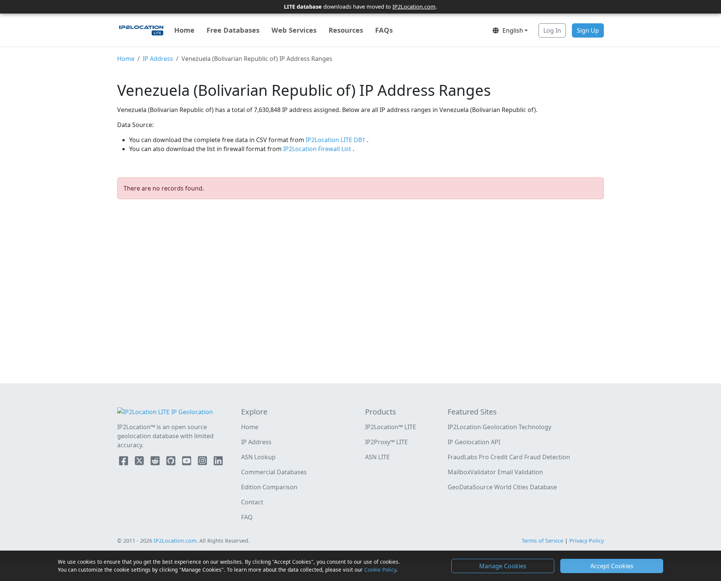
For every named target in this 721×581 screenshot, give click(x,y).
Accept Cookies (612, 566)
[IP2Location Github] (171, 462)
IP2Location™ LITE (390, 427)
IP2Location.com (414, 6)
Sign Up (588, 30)
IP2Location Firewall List (318, 149)
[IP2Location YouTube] (187, 462)
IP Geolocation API (474, 442)
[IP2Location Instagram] (203, 462)
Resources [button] (346, 30)
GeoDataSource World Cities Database (502, 487)
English (511, 30)
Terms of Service (542, 540)
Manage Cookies (502, 566)
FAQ (247, 517)
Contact (252, 502)
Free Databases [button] (233, 30)
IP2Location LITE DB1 (336, 140)
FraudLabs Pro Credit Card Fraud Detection (509, 457)
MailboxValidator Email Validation (495, 472)
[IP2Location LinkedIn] (218, 462)
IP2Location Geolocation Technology (499, 427)
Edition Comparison (269, 487)
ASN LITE (377, 457)
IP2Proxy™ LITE (386, 442)
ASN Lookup (258, 457)
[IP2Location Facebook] (124, 462)
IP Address (158, 58)
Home (184, 30)
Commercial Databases (274, 472)
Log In (552, 30)
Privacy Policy (586, 540)
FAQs (384, 30)
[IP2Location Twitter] (140, 462)
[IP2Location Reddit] (156, 462)
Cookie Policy (380, 569)
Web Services (294, 30)
